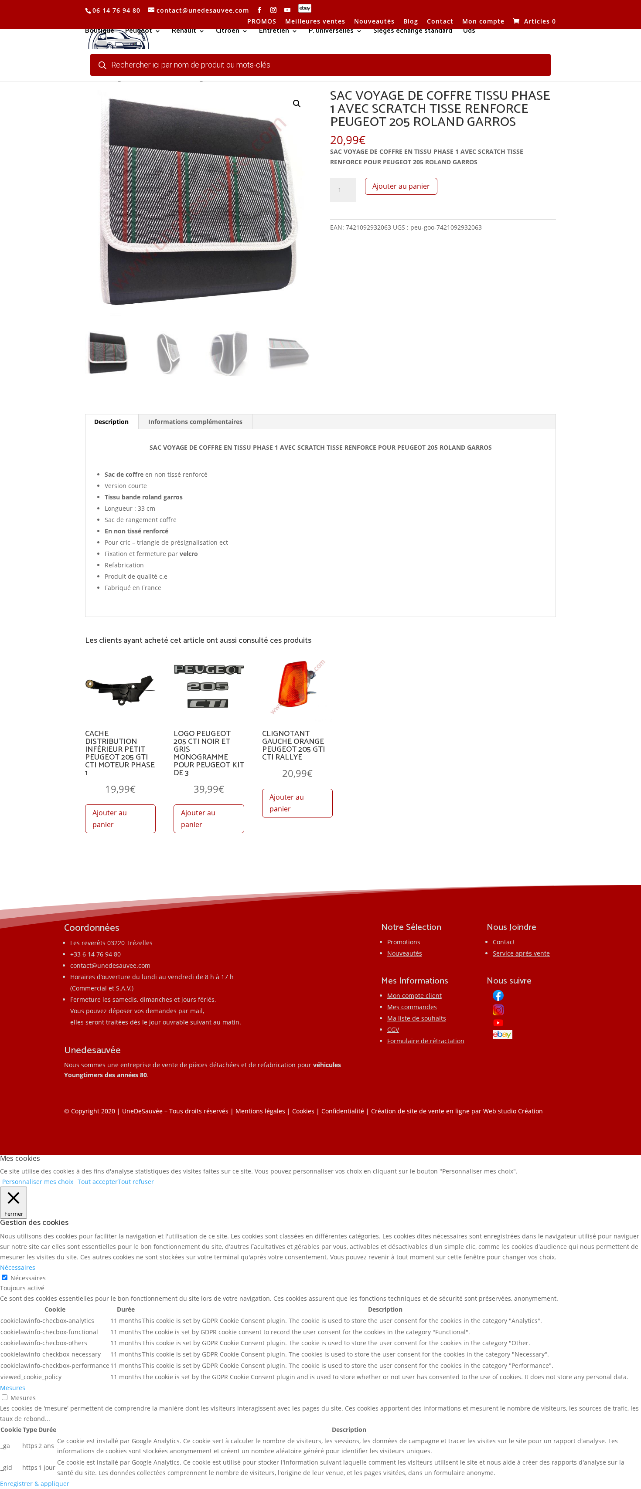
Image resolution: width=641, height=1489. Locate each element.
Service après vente (521, 953)
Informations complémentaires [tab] (195, 421)
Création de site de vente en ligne (420, 1111)
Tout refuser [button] (136, 1181)
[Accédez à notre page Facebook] (259, 10)
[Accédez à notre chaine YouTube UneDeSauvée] (287, 10)
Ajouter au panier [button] (109, 818)
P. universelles (331, 32)
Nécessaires (28, 1278)
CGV (393, 1029)
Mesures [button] (12, 1388)
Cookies (303, 1111)
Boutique (99, 32)
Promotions (403, 942)
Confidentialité (342, 1111)
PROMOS (261, 21)
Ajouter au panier (401, 186)
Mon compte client (414, 995)
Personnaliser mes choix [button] (37, 1181)
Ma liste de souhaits (416, 1018)
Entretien (274, 32)
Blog (410, 21)
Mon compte (483, 21)
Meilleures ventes (315, 21)
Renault (184, 32)
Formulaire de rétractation (425, 1041)
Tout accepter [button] (98, 1181)
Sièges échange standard (412, 32)
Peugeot (138, 32)
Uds (469, 32)
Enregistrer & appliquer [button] (34, 1483)
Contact (440, 21)
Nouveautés (374, 21)
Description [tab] (111, 421)
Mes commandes (412, 1007)
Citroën (227, 32)
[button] (297, 104)
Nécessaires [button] (17, 1267)
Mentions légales (260, 1111)
